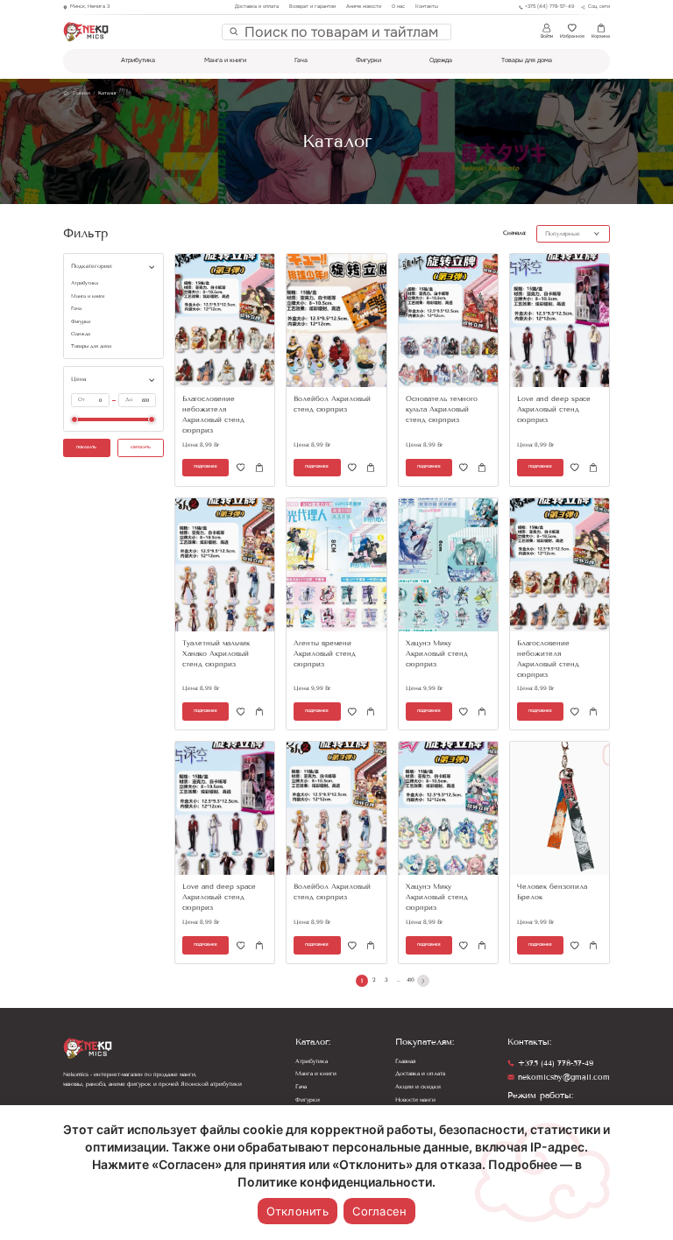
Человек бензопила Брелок (552, 892)
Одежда (440, 60)
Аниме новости (363, 7)
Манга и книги (225, 60)
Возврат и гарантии (312, 7)
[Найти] (234, 32)
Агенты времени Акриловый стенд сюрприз (325, 653)
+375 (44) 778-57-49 (555, 1063)
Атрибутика (138, 60)
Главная (405, 1061)
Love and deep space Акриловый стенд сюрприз (554, 409)
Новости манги (415, 1099)
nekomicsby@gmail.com (564, 1077)
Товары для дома (526, 60)
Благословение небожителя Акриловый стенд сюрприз (213, 414)
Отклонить (297, 1211)
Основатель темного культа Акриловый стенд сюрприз (442, 409)
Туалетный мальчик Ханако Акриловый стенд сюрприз (216, 653)
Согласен (379, 1211)
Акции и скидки (418, 1086)
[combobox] (344, 32)
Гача (301, 60)
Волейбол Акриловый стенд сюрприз (332, 404)
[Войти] (241, 467)
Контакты (426, 7)
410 (410, 979)
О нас (398, 7)
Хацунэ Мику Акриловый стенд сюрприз (437, 653)
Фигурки (368, 60)
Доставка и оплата (257, 7)
